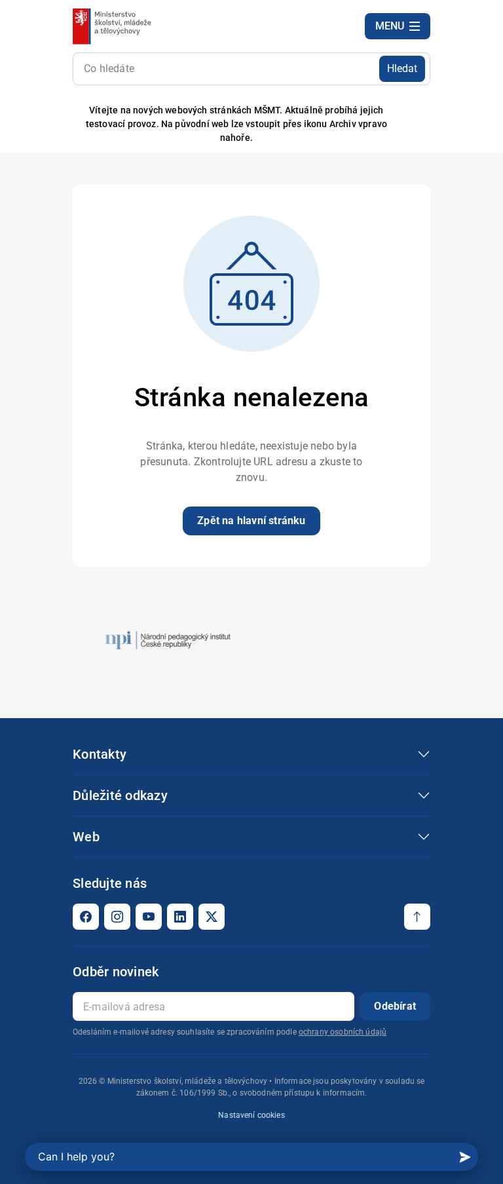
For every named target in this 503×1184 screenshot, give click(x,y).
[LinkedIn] (180, 917)
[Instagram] (117, 917)
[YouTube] (149, 917)
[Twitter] (211, 917)
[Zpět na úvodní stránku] (113, 26)
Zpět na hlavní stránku (251, 520)
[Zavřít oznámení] (420, 124)
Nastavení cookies (251, 1115)
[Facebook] (86, 917)
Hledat (402, 68)
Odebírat (395, 1006)
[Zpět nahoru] (417, 917)
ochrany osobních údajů (342, 1032)
